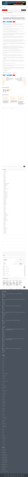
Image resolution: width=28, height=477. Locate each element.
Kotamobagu (3, 391)
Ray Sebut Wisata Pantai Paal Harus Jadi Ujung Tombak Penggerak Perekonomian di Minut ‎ (6, 101)
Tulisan (4, 231)
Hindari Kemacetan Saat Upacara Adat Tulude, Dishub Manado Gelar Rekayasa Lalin (15, 312)
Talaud (4, 227)
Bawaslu (4, 174)
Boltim (3, 370)
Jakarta (4, 190)
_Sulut (4, 233)
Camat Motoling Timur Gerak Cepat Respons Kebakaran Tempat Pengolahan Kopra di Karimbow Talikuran (15, 329)
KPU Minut (5, 198)
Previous (8, 77)
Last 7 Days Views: (4, 457)
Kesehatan (3, 388)
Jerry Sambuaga (4, 385)
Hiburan (4, 187)
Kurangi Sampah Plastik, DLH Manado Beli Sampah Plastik (13, 320)
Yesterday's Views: (4, 454)
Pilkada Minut (5, 218)
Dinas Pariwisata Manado (6, 183)
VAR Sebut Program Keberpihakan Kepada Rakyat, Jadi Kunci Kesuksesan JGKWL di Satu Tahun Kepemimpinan (21, 102)
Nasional (3, 408)
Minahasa (5, 203)
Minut (4, 205)
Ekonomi (5, 186)
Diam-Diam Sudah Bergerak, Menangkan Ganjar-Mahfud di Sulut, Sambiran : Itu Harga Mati (9, 79)
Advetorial (5, 171)
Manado (4, 202)
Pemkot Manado (5, 214)
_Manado (5, 232)
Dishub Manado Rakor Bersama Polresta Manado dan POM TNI (13, 305)
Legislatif (4, 200)
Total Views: (3, 462)
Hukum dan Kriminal (6, 188)
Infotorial (5, 189)
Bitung (3, 364)
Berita (4, 175)
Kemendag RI (3, 387)
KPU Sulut (5, 199)
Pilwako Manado (5, 220)
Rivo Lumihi (9, 89)
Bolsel (2, 369)
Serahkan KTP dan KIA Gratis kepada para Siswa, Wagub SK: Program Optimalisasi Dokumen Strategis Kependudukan (18, 79)
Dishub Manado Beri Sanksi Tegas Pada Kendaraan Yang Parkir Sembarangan (15, 299)
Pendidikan (5, 216)
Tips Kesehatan (5, 228)
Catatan (4, 182)
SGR (2, 432)
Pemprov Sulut (5, 215)
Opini (2, 411)
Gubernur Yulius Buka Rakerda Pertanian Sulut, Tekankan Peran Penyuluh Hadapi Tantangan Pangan (15, 339)
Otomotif (5, 212)
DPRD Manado (5, 184)
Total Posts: (3, 467)
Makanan (5, 201)
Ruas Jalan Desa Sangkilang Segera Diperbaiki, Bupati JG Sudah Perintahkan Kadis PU (14, 101)
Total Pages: (3, 469)
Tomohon (5, 230)
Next (20, 77)
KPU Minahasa (5, 197)
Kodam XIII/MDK (4, 390)
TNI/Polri (5, 229)
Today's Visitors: (4, 452)
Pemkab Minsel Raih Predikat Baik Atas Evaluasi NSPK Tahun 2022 (14, 293)
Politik (2, 429)
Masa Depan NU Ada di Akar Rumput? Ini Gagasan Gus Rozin (13, 348)
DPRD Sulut (5, 185)
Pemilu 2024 (5, 213)
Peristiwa (5, 217)
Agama (4, 172)
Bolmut (3, 367)
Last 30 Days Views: (4, 459)
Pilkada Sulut (5, 219)
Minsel (4, 204)
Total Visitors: (3, 464)
